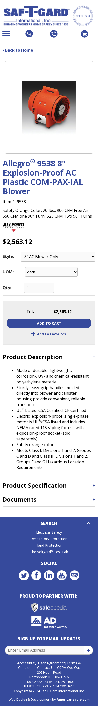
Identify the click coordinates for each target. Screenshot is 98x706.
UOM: (8, 272)
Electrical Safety (49, 532)
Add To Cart (49, 323)
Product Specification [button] (35, 485)
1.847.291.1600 (63, 681)
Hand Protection (49, 545)
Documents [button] (20, 499)
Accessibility (26, 663)
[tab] (49, 357)
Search (49, 523)
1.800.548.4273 (37, 681)
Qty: (7, 287)
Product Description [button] (33, 357)
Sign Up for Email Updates (49, 639)
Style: (8, 256)
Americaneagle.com (73, 699)
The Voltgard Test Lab (49, 551)
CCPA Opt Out (68, 667)
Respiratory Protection (49, 538)
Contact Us (46, 667)
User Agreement (51, 663)
